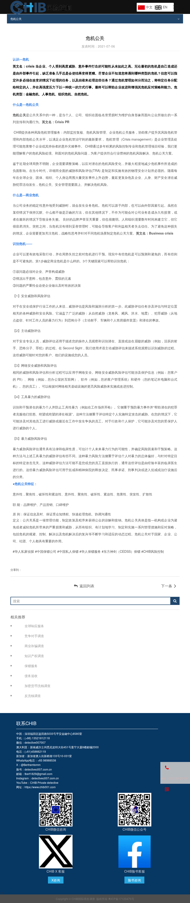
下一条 (167, 585)
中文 (149, 7)
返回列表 (86, 585)
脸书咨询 (134, 880)
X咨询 (55, 880)
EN (165, 7)
